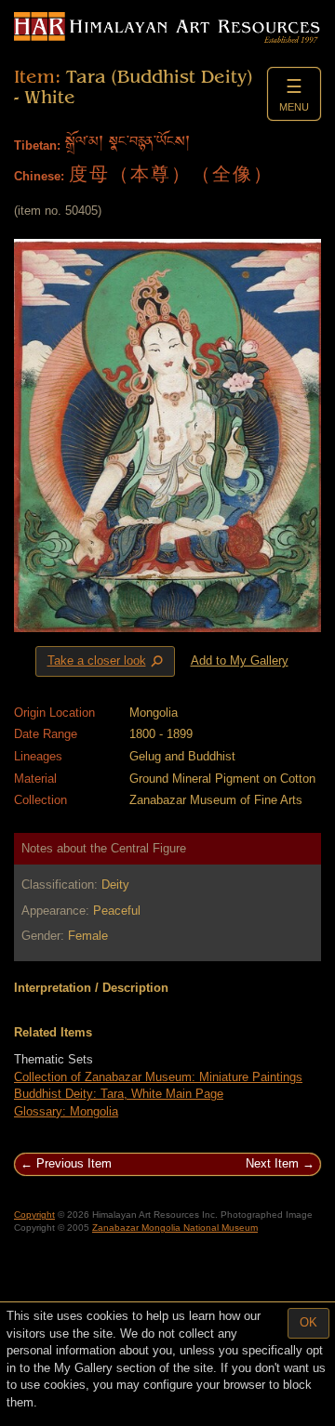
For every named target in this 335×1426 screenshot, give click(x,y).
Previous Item (74, 1163)
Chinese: (39, 176)
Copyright (34, 1214)
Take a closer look (107, 662)
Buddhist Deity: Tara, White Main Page (118, 1094)
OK (308, 1322)
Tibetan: (37, 145)
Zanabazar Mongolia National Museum (175, 1227)
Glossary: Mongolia (66, 1111)
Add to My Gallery (239, 660)
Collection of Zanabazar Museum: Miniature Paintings (158, 1077)
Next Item (272, 1163)
